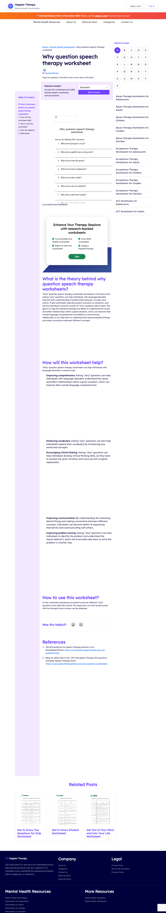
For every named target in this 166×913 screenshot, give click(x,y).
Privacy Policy (117, 865)
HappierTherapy (52, 73)
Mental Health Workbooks (96, 901)
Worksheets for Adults (14, 905)
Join (77, 256)
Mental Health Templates (95, 898)
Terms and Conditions (121, 869)
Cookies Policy (118, 872)
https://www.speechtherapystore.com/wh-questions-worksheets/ (77, 663)
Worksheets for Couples (15, 908)
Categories (109, 22)
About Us (71, 22)
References (25, 133)
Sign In (152, 6)
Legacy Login (135, 6)
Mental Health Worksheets (62, 47)
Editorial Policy (64, 879)
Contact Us (127, 22)
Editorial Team (89, 22)
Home (45, 47)
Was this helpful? (27, 130)
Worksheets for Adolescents (16, 901)
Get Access (94, 92)
